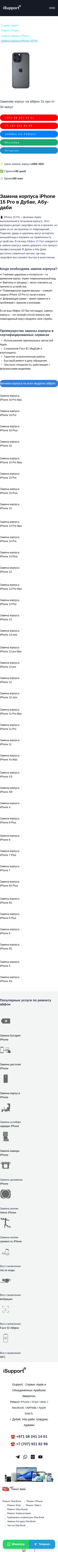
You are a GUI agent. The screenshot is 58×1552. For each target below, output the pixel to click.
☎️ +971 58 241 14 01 (29, 1436)
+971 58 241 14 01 (19, 117)
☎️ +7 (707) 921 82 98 (29, 1444)
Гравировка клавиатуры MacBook (25, 1517)
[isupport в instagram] (33, 1457)
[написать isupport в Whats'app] (25, 1457)
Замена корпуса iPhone (15, 35)
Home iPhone (8, 1212)
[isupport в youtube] (40, 1457)
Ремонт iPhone (10, 30)
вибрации (6, 1299)
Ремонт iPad (13, 1505)
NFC (2, 1357)
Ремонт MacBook (11, 1501)
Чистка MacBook (16, 1525)
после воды (7, 1270)
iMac (43, 1402)
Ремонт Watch (33, 1505)
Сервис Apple (9, 25)
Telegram (12, 150)
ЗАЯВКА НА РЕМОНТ (21, 134)
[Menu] (51, 8)
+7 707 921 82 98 (19, 125)
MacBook (18, 1407)
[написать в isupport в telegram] (18, 1457)
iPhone (4, 1183)
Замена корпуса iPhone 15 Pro (19, 41)
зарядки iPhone (9, 1126)
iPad (35, 1402)
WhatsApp (12, 142)
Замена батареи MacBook (21, 1521)
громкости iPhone (11, 1241)
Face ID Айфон (9, 1327)
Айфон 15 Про (35, 241)
